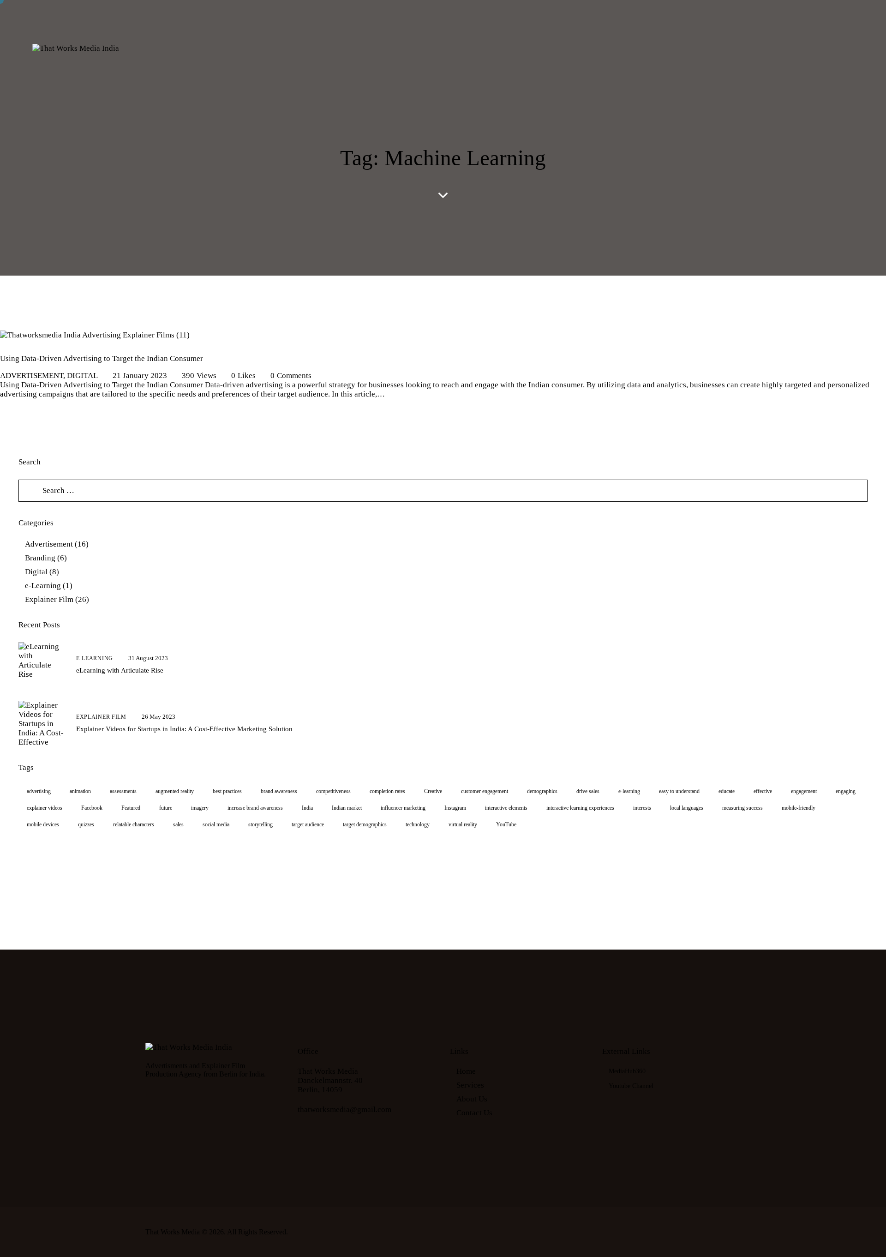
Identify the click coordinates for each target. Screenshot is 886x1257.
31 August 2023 (148, 658)
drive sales (587, 791)
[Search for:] (443, 490)
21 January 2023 (140, 375)
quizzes (86, 824)
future (165, 808)
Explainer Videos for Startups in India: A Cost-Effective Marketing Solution (184, 729)
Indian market (347, 808)
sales (178, 824)
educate (726, 791)
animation (80, 791)
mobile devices (43, 824)
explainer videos (44, 808)
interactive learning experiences (580, 808)
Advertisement (31, 375)
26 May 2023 (158, 716)
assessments (123, 791)
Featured (130, 808)
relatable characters (133, 824)
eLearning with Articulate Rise (119, 670)
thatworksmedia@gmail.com (344, 1109)
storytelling (260, 824)
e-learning (629, 791)
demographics (542, 791)
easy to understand (679, 791)
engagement (804, 791)
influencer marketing (403, 808)
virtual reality (463, 824)
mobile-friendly (798, 808)
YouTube (506, 824)
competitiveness (333, 791)
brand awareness (279, 791)
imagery (200, 808)
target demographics (365, 824)
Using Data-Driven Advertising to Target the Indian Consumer (101, 358)
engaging (846, 791)
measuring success (742, 808)
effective (763, 791)
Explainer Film (49, 599)
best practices (227, 791)
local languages (686, 808)
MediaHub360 (627, 1071)
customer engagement (484, 791)
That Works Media (172, 1232)
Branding (40, 557)
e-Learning (43, 585)
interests (642, 808)
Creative (433, 791)
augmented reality (175, 791)
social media (216, 824)
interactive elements (506, 808)
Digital (82, 375)
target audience (308, 824)
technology (418, 824)
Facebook (91, 808)
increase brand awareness (255, 808)
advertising (39, 791)
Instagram (455, 808)
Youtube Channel (631, 1086)
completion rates (387, 791)
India (307, 808)
